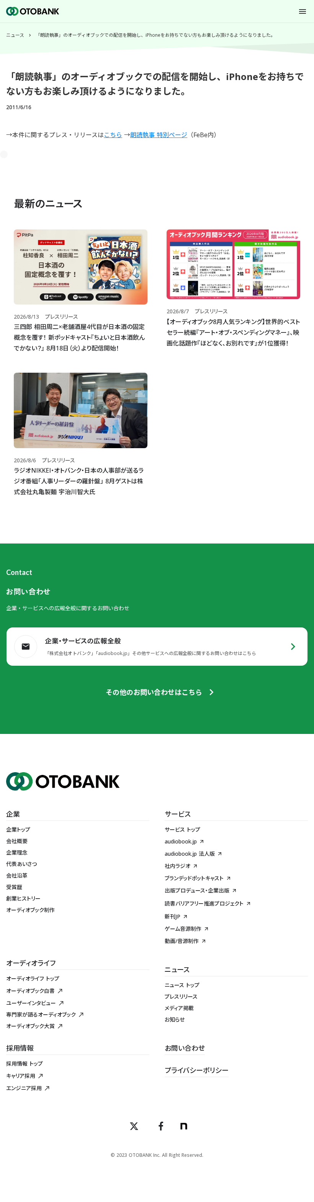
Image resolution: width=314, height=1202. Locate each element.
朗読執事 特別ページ (158, 135)
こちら (113, 135)
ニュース (15, 35)
